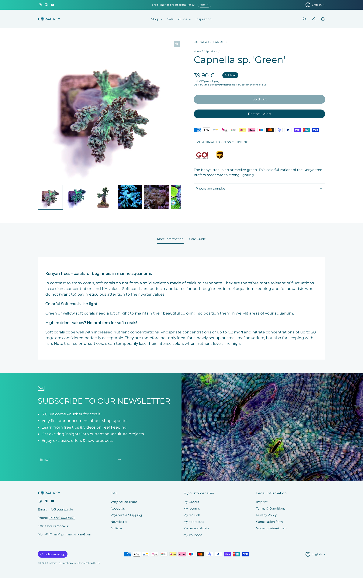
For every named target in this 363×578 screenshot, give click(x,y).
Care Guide (197, 239)
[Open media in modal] (177, 44)
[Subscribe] (119, 459)
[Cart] (323, 19)
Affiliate (116, 528)
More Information (170, 239)
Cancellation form (269, 522)
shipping (214, 81)
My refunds (191, 515)
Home (197, 51)
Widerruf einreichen (271, 528)
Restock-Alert (259, 114)
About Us (118, 508)
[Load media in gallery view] (50, 197)
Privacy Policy (266, 515)
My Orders (191, 502)
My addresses (193, 522)
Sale (170, 19)
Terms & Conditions (270, 508)
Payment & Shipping (126, 515)
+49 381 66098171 (62, 518)
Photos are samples (210, 188)
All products (211, 51)
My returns (191, 508)
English (317, 4)
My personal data (196, 528)
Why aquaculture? (125, 502)
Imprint (262, 502)
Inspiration (203, 19)
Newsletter (119, 522)
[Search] (304, 19)
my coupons (192, 535)
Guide (183, 19)
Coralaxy (52, 563)
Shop (155, 19)
